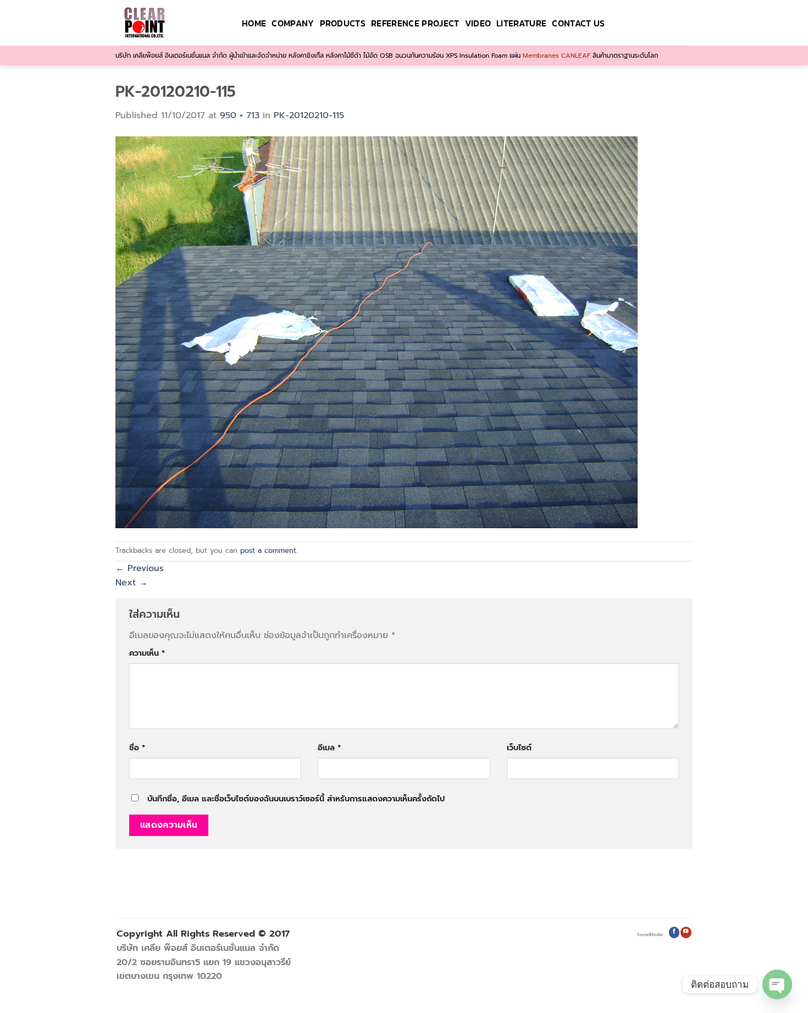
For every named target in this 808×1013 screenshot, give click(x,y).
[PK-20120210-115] (376, 331)
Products (343, 23)
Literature (521, 23)
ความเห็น (147, 653)
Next (131, 582)
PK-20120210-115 (309, 115)
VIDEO (478, 23)
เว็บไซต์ (519, 747)
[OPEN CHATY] (777, 984)
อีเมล (329, 747)
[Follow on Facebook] (674, 932)
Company (293, 23)
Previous (139, 568)
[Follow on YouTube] (685, 932)
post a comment (268, 550)
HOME (254, 23)
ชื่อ (137, 747)
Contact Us (578, 23)
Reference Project (415, 23)
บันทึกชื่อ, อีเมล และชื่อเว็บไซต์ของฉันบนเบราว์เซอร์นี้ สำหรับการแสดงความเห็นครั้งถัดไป (296, 799)
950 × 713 (239, 115)
